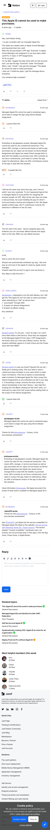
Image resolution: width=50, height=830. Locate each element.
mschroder (9, 185)
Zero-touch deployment (11, 764)
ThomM (12, 672)
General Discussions (11, 12)
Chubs (11, 665)
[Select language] (32, 5)
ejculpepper (10, 107)
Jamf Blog (6, 733)
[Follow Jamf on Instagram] (17, 709)
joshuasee (9, 138)
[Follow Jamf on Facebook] (22, 709)
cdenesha (9, 224)
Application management (11, 772)
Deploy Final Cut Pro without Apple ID (17, 640)
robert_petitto (10, 291)
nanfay (8, 362)
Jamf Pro (7, 85)
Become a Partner (9, 740)
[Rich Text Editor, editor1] (25, 573)
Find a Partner (7, 744)
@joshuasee (21, 488)
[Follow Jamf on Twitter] (3, 709)
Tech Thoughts (8, 619)
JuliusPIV (9, 414)
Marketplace (7, 736)
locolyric (8, 251)
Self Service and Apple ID (12, 623)
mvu (10, 657)
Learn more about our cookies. (28, 814)
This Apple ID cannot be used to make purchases (22, 606)
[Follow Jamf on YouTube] (12, 709)
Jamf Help (6, 721)
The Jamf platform (9, 760)
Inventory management (11, 776)
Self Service (6, 783)
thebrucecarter (15, 686)
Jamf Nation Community (11, 729)
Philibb (8, 34)
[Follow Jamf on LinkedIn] (7, 709)
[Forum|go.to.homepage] (14, 5)
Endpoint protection (9, 791)
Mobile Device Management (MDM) (15, 768)
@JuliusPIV (10, 522)
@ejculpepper (19, 432)
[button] (4, 6)
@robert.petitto (8, 333)
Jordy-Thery (14, 679)
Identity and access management (15, 787)
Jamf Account (7, 748)
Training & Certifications (11, 725)
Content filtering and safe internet (15, 799)
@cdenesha (6, 295)
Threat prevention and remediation (15, 795)
